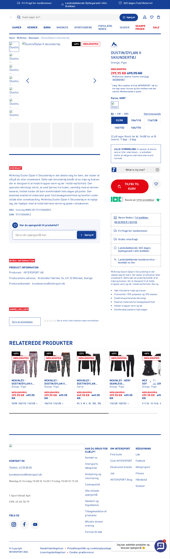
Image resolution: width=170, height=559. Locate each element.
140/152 (119, 127)
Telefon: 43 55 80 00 (20, 467)
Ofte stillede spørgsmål (92, 492)
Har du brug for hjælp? (96, 450)
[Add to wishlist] (156, 184)
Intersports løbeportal (91, 465)
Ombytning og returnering (93, 476)
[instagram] (13, 524)
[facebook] (24, 524)
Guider (124, 27)
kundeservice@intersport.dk (48, 283)
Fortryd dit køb (93, 531)
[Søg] (19, 17)
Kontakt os (91, 457)
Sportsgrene (83, 27)
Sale (156, 27)
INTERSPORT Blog (121, 479)
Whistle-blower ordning (94, 523)
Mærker (62, 27)
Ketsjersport (143, 467)
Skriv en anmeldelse (22, 322)
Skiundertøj (77, 199)
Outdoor (140, 486)
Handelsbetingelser (52, 548)
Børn (46, 27)
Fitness (140, 473)
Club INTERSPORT (121, 460)
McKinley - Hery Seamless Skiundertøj (120, 382)
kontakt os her (126, 262)
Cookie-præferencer (81, 552)
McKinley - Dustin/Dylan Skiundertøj (86, 382)
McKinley (22, 37)
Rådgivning (143, 448)
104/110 (136, 120)
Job (112, 473)
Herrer (32, 27)
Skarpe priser (140, 27)
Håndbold (141, 479)
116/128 (152, 120)
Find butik (116, 454)
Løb (138, 454)
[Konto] (144, 17)
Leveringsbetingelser (53, 552)
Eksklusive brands (121, 467)
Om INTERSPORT (120, 448)
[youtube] (35, 524)
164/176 (136, 127)
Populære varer (105, 27)
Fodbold (140, 460)
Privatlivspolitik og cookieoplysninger (89, 548)
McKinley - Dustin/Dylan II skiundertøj (22, 382)
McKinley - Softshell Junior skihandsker (154, 382)
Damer (16, 27)
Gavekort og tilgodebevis (92, 503)
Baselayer (34, 37)
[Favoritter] (151, 17)
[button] (94, 80)
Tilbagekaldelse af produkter (95, 513)
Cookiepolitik (92, 484)
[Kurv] (158, 17)
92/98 (119, 120)
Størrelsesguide (152, 113)
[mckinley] (136, 44)
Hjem (12, 37)
